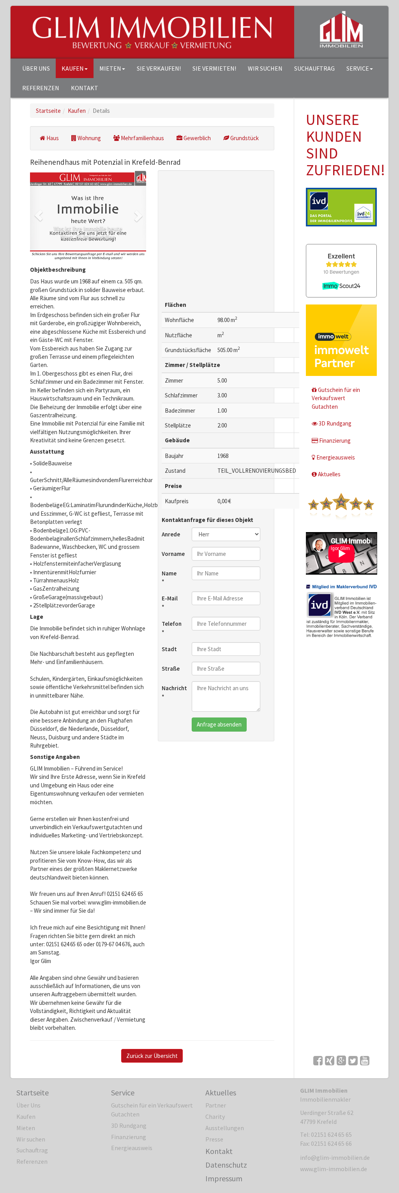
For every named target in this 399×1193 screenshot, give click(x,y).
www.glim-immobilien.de (333, 1169)
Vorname (173, 553)
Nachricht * (174, 692)
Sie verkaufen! (159, 68)
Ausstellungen (224, 1128)
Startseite (32, 1092)
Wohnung (89, 138)
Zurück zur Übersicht (152, 1055)
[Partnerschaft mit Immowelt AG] (341, 340)
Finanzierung (335, 440)
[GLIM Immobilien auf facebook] (318, 1060)
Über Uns (36, 68)
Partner (215, 1105)
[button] (39, 215)
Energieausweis (335, 457)
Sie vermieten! (214, 68)
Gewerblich (197, 138)
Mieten (110, 68)
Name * (169, 577)
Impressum (223, 1178)
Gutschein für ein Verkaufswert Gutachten (336, 398)
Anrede (171, 534)
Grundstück (244, 138)
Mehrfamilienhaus (142, 138)
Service (357, 68)
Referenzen (40, 88)
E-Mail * (170, 602)
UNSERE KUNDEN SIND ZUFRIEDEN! (345, 145)
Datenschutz (226, 1165)
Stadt (169, 649)
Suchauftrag (314, 68)
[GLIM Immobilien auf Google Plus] (341, 1060)
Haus (52, 138)
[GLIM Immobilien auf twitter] (353, 1060)
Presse (214, 1139)
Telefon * (172, 628)
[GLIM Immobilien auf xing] (329, 1060)
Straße (171, 668)
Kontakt (84, 88)
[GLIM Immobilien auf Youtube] (364, 1060)
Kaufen (73, 68)
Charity (215, 1116)
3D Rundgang (335, 423)
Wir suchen (265, 68)
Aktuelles (329, 474)
